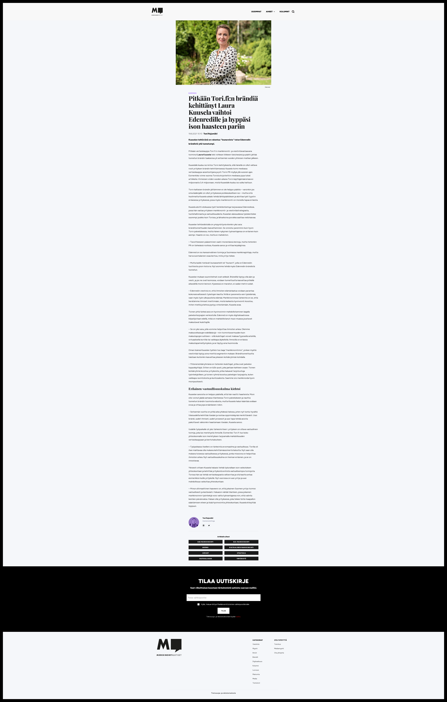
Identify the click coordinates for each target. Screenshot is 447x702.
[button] (270, 11)
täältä (238, 617)
